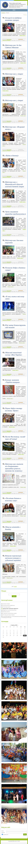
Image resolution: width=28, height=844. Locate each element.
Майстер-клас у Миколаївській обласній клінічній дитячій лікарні (14, 184)
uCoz (16, 842)
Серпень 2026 (14, 625)
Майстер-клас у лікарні (14, 74)
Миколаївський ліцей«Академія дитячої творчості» (17, 4)
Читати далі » (22, 35)
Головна (3, 12)
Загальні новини (6, 603)
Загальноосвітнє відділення (9, 605)
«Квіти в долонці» (12, 156)
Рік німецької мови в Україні (8, 614)
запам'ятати (5, 834)
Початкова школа (6, 607)
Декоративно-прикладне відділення (7, 40)
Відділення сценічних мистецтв (9, 610)
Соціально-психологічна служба (10, 613)
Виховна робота (6, 611)
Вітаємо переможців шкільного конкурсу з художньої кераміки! (13, 558)
